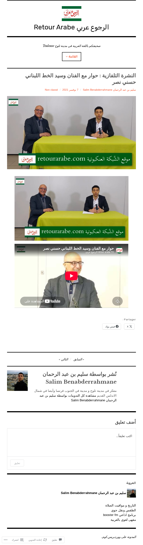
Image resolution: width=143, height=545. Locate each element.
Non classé (51, 89)
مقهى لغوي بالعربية (123, 520)
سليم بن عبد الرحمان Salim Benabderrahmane (109, 89)
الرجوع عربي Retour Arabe (71, 27)
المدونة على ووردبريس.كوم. (118, 537)
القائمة (73, 56)
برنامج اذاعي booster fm (119, 515)
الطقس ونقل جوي (123, 510)
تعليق (17, 463)
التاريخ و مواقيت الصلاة (120, 505)
